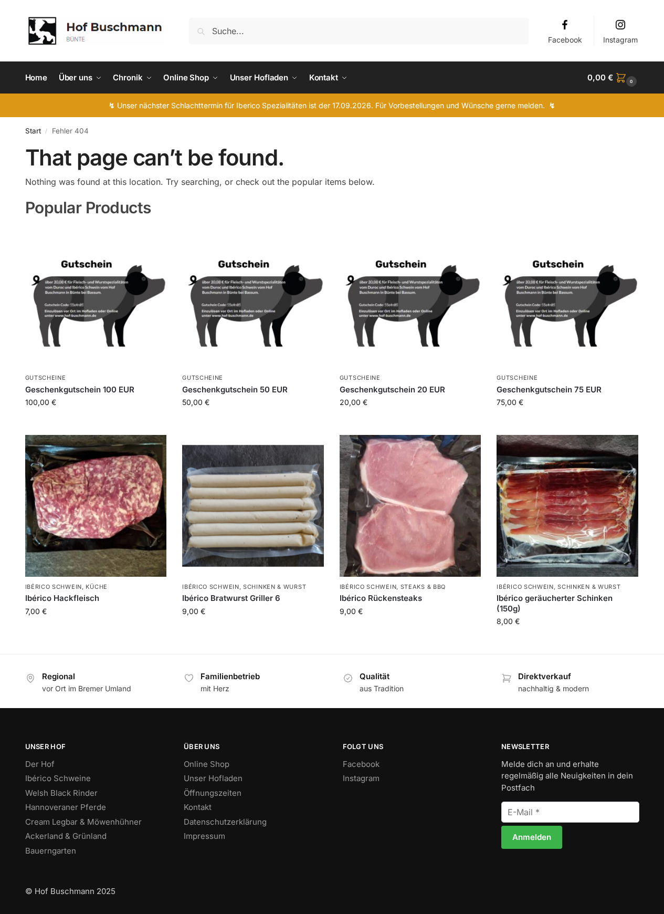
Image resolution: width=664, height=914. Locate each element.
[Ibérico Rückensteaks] (410, 506)
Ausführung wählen (96, 633)
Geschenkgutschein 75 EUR (549, 389)
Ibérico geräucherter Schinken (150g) (555, 603)
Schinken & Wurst (274, 586)
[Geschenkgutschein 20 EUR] (410, 297)
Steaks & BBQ (423, 586)
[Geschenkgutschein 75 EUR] (567, 297)
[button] (613, 78)
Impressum (204, 836)
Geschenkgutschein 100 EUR (79, 389)
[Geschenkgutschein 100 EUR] (96, 297)
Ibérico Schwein (53, 586)
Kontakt (198, 807)
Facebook (565, 39)
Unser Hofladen (213, 778)
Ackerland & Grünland (66, 836)
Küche (97, 586)
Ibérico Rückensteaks (381, 598)
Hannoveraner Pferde (65, 807)
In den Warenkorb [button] (96, 424)
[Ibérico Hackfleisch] (96, 506)
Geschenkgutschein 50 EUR (235, 389)
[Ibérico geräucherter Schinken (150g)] (567, 506)
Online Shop (206, 764)
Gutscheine (45, 377)
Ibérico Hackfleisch (62, 598)
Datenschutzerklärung (225, 822)
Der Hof (40, 764)
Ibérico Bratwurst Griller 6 (231, 598)
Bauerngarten (50, 851)
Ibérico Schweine (58, 778)
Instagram (620, 39)
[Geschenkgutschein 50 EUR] (253, 297)
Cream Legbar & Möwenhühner (83, 822)
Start (33, 131)
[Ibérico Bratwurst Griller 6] (253, 506)
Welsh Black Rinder (61, 793)
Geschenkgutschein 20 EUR (392, 389)
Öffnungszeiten (212, 793)
